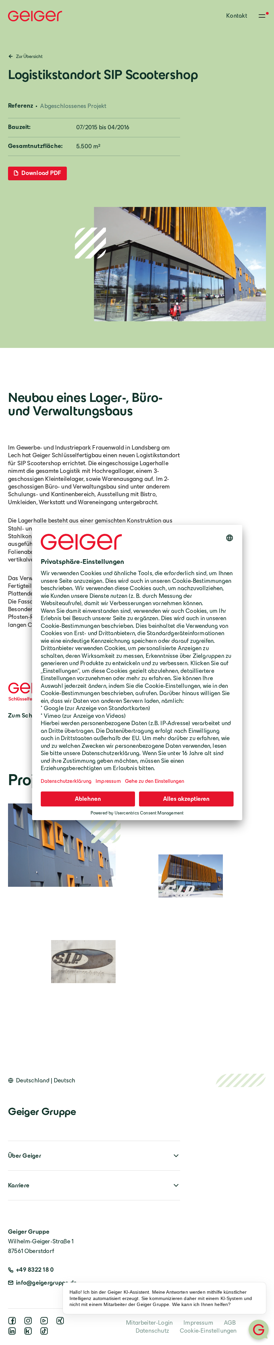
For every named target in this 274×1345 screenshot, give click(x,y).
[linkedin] (13, 1333)
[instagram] (29, 1322)
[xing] (61, 1322)
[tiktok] (45, 1333)
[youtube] (45, 1322)
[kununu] (29, 1333)
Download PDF (40, 173)
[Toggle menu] (262, 16)
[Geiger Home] (35, 16)
